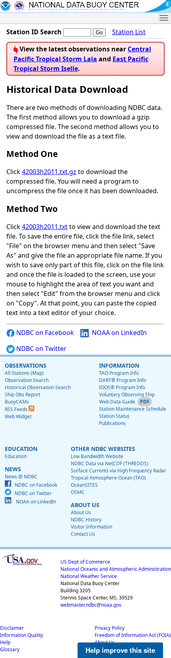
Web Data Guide (117, 401)
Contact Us (83, 534)
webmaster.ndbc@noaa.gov (90, 604)
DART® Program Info (122, 380)
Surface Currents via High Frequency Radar (118, 470)
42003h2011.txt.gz (49, 171)
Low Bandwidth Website (97, 456)
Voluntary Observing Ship (127, 394)
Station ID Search (34, 31)
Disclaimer (12, 628)
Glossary (9, 649)
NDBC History (86, 519)
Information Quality (21, 635)
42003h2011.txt (45, 226)
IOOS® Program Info (122, 387)
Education (16, 456)
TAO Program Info (119, 373)
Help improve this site (120, 650)
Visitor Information (91, 526)
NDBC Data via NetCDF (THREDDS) (109, 463)
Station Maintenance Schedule (132, 408)
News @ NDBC (21, 476)
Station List (129, 31)
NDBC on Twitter (40, 348)
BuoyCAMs (17, 401)
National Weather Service (88, 576)
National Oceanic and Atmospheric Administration (115, 569)
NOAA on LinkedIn (118, 332)
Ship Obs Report (22, 394)
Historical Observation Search (38, 387)
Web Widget (18, 416)
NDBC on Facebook (44, 332)
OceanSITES (84, 485)
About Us (81, 512)
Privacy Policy (109, 628)
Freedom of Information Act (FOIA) (133, 635)
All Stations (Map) (24, 373)
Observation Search (27, 380)
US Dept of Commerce (85, 561)
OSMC (78, 492)
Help (5, 642)
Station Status (114, 416)
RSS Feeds (17, 409)
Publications (112, 423)
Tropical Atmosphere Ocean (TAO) (108, 477)
